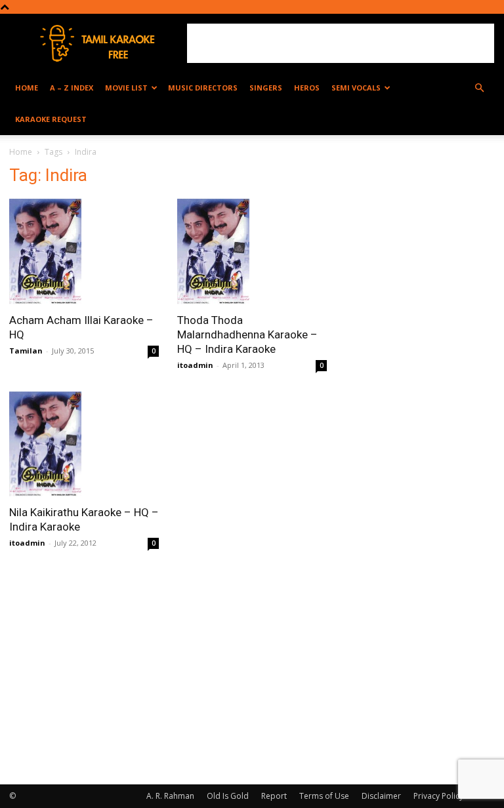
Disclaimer (381, 795)
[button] (479, 88)
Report (274, 795)
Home (26, 87)
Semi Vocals (356, 87)
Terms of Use (324, 795)
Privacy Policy (438, 795)
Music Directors (203, 87)
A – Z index (71, 87)
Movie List (126, 87)
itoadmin (195, 365)
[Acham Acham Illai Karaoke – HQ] (84, 251)
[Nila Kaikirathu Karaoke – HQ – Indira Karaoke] (84, 444)
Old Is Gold (228, 795)
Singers (265, 87)
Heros (307, 87)
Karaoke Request (51, 119)
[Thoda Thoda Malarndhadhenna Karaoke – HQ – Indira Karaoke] (252, 251)
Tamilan (26, 350)
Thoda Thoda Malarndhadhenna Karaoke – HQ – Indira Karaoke (247, 334)
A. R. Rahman (170, 795)
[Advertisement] (340, 43)
